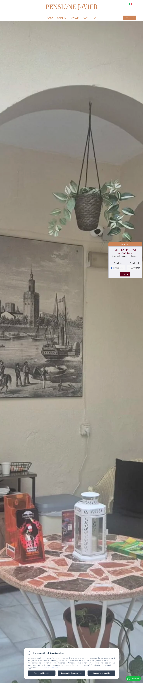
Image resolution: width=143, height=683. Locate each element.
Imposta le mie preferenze (71, 673)
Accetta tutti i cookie (101, 673)
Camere (61, 17)
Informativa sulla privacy (51, 668)
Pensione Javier (71, 6)
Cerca (125, 274)
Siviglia (75, 17)
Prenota (129, 18)
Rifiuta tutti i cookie (41, 673)
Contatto (89, 17)
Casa (50, 17)
